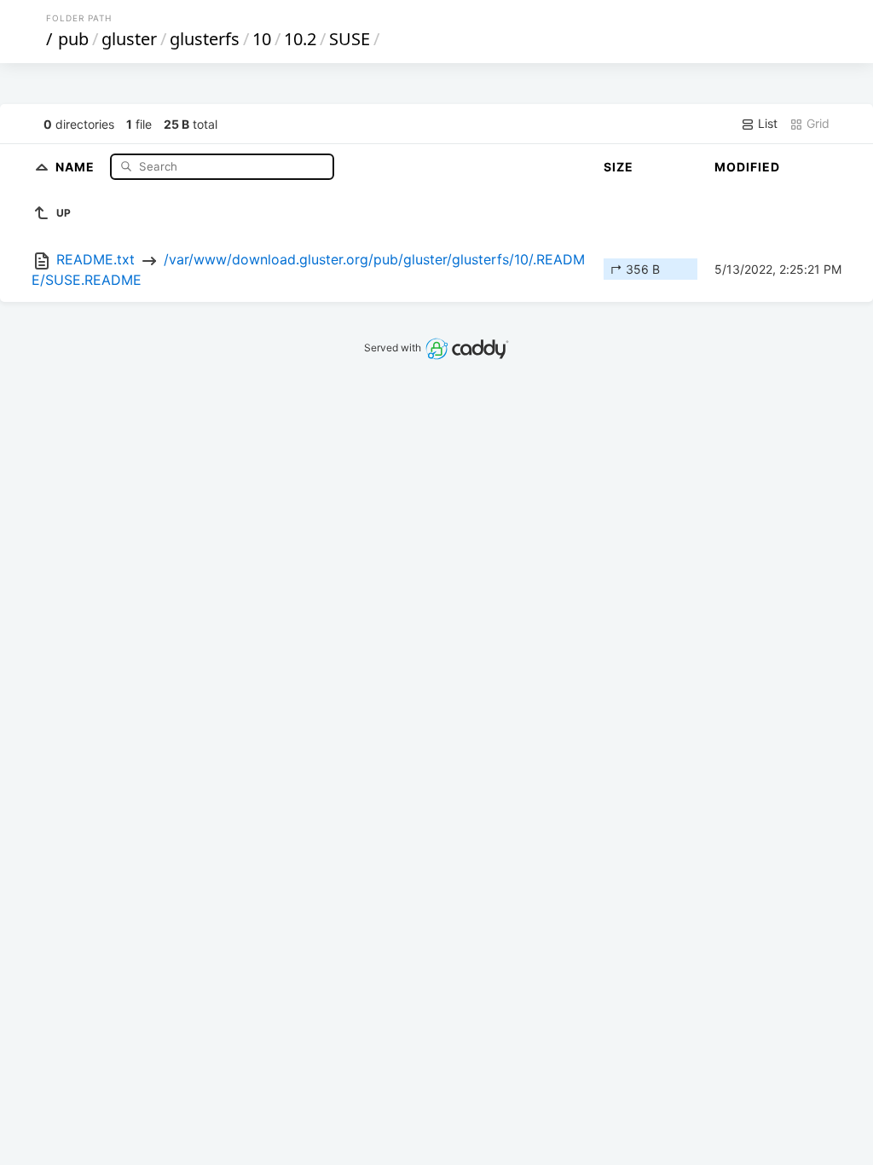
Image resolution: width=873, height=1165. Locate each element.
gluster (129, 38)
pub (73, 38)
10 (261, 38)
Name (76, 166)
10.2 (300, 38)
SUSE (349, 38)
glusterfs (205, 38)
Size (618, 166)
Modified (747, 166)
